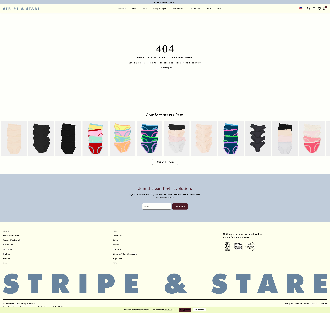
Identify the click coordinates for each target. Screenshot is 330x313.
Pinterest (298, 304)
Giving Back (7, 249)
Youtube (324, 304)
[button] (324, 8)
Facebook (315, 304)
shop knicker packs (165, 162)
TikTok (306, 304)
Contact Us (117, 235)
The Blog (6, 254)
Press (5, 263)
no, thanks (199, 309)
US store (168, 310)
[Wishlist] (319, 8)
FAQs (115, 263)
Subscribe (180, 206)
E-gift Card (117, 259)
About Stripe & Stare (11, 235)
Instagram (289, 304)
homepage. (168, 67)
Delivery (116, 240)
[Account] (314, 8)
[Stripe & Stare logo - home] (21, 8)
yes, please (185, 309)
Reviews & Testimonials (11, 240)
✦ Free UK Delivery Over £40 (165, 2)
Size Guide (117, 249)
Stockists (6, 259)
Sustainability (8, 245)
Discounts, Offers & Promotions (125, 254)
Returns (116, 245)
